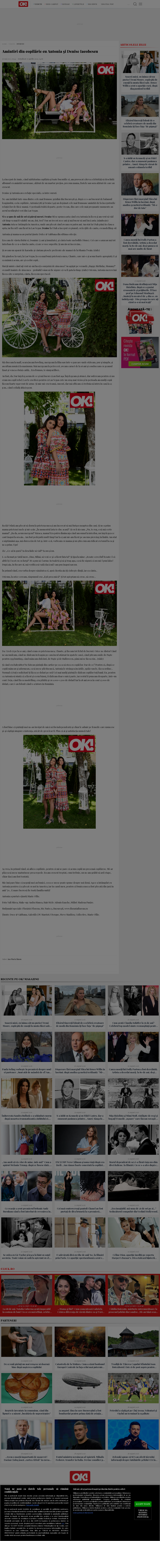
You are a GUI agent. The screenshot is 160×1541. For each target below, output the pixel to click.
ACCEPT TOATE (143, 1504)
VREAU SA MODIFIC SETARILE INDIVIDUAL (143, 1513)
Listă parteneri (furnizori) (83, 1513)
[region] (80, 1513)
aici (63, 1523)
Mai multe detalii (32, 1505)
